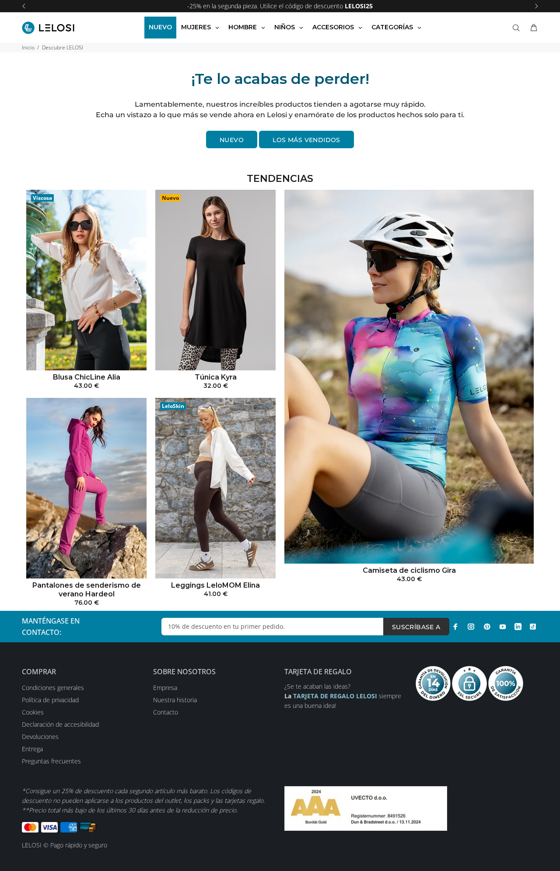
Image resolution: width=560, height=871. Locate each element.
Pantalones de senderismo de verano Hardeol (86, 589)
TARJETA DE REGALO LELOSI (336, 696)
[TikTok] (533, 627)
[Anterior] (24, 6)
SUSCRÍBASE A (416, 627)
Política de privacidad (50, 700)
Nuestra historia (175, 700)
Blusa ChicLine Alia (86, 377)
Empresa (165, 687)
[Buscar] (518, 28)
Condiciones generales (53, 687)
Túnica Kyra (216, 377)
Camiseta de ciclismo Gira (409, 570)
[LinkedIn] (518, 627)
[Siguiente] (536, 6)
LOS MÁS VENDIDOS (306, 140)
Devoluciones (40, 736)
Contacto (165, 712)
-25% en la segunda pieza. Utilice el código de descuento (280, 6)
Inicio (28, 47)
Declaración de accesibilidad (60, 724)
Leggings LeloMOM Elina (215, 585)
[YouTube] (502, 626)
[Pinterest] (487, 626)
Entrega (32, 749)
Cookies (33, 712)
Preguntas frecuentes (51, 761)
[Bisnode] (365, 808)
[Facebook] (455, 626)
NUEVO (232, 140)
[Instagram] (471, 626)
